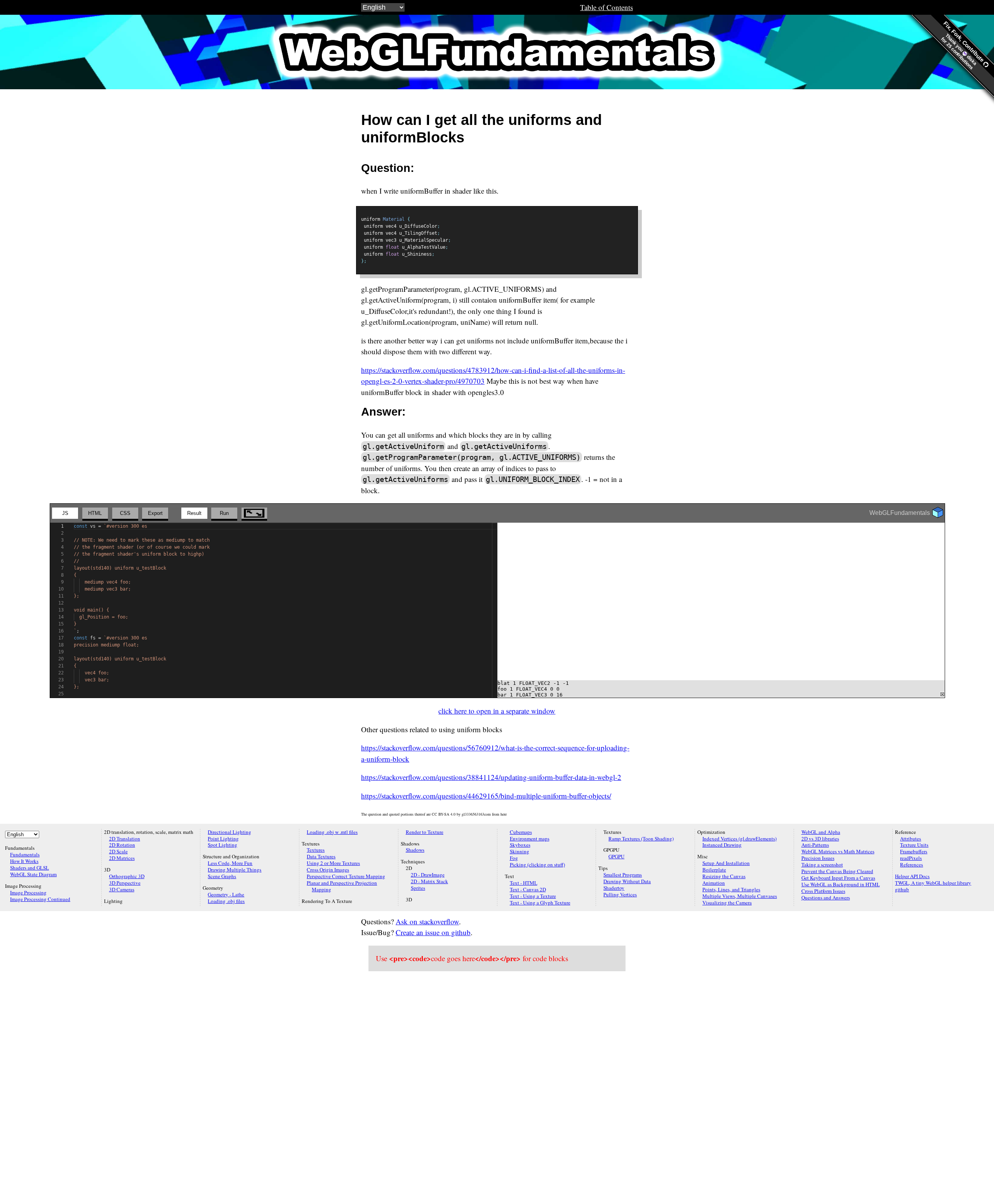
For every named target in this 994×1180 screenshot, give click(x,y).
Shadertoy (613, 887)
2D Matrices (122, 857)
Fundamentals (25, 854)
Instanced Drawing (722, 844)
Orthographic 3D (126, 876)
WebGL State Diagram (33, 874)
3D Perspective (125, 882)
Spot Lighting (222, 844)
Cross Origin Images (328, 869)
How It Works (24, 861)
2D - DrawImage (428, 874)
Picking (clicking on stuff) (537, 864)
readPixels (911, 857)
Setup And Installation (726, 862)
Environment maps (529, 838)
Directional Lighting (229, 831)
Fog (514, 857)
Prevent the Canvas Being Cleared (837, 871)
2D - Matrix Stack (429, 881)
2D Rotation (122, 844)
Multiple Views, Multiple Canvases (739, 895)
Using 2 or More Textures (333, 862)
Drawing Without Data (627, 881)
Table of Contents (606, 7)
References (911, 864)
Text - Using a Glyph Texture (540, 902)
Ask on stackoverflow (427, 921)
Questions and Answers (825, 897)
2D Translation (124, 838)
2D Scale (118, 851)
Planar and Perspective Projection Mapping (342, 886)
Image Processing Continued (40, 899)
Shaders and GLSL (29, 867)
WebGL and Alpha (820, 831)
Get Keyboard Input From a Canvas (838, 877)
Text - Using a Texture (533, 895)
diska (971, 59)
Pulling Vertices (620, 894)
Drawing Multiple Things (234, 869)
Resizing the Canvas (724, 876)
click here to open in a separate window (496, 711)
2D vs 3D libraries (820, 838)
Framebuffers (913, 851)
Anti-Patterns (815, 844)
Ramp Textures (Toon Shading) (641, 838)
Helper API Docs (912, 876)
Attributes (910, 838)
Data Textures (321, 856)
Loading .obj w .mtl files (332, 831)
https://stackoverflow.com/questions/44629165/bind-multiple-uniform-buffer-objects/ (486, 796)
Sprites (418, 887)
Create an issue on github (433, 932)
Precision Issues (817, 857)
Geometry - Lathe (226, 894)
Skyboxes (520, 844)
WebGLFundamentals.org (497, 52)
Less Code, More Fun (230, 862)
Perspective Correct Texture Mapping (346, 876)
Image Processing (28, 892)
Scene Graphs (222, 876)
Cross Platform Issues (823, 890)
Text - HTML (523, 882)
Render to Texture (424, 831)
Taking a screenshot (822, 864)
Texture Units (914, 844)
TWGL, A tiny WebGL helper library (933, 882)
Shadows (415, 849)
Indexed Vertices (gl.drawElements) (739, 838)
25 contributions (960, 56)
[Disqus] (497, 1076)
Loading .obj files (226, 901)
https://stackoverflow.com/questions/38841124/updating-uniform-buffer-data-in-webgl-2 (491, 777)
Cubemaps (521, 831)
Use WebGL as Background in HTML (840, 884)
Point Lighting (223, 838)
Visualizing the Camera (727, 902)
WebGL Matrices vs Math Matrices (837, 851)
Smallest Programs (622, 874)
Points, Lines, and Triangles (731, 889)
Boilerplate (714, 869)
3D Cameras (121, 889)
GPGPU (616, 856)
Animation (713, 882)
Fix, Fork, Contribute (964, 42)
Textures (316, 849)
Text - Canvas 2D (528, 889)
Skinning (519, 851)
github (902, 889)
